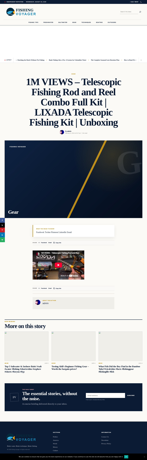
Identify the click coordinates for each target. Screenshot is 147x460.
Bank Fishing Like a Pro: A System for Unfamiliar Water (62, 60)
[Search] (140, 12)
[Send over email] (2, 239)
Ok (126, 457)
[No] (144, 457)
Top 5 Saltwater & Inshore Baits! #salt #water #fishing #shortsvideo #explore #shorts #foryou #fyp (23, 369)
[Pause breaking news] (140, 60)
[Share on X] (2, 225)
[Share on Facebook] (2, 220)
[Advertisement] (73, 41)
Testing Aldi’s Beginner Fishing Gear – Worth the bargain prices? (70, 367)
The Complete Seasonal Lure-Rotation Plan (100, 60)
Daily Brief (134, 2)
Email (50, 242)
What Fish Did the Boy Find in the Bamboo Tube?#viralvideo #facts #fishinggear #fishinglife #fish (119, 369)
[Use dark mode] (141, 2)
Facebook (44, 242)
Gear (73, 74)
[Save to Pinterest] (2, 230)
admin (69, 131)
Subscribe (131, 395)
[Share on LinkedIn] (2, 234)
